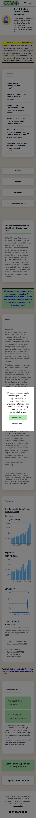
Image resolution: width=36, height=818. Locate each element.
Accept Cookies (18, 418)
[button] (18, 409)
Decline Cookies (18, 424)
